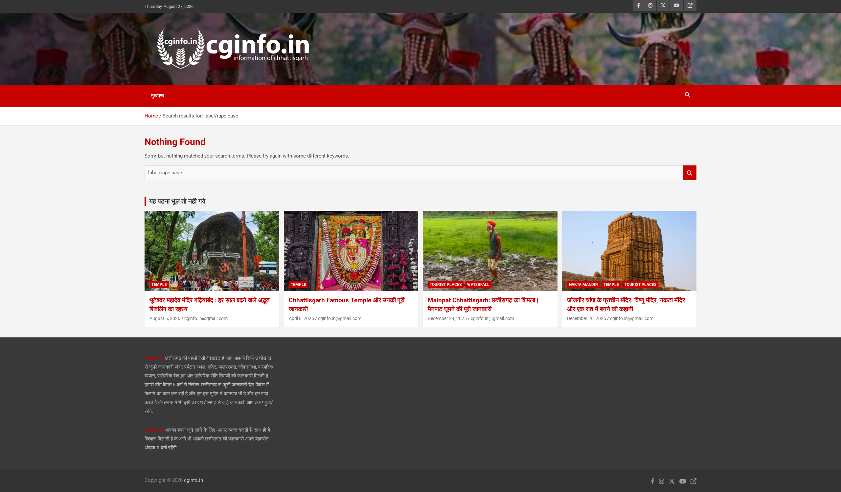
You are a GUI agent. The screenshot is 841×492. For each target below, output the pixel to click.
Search (689, 172)
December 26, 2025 (586, 318)
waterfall (478, 284)
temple (159, 284)
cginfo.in (154, 358)
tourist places (446, 284)
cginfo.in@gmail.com (206, 318)
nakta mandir (583, 284)
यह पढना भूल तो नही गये (177, 201)
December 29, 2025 (447, 318)
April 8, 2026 (301, 318)
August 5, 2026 (164, 318)
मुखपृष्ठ (157, 95)
